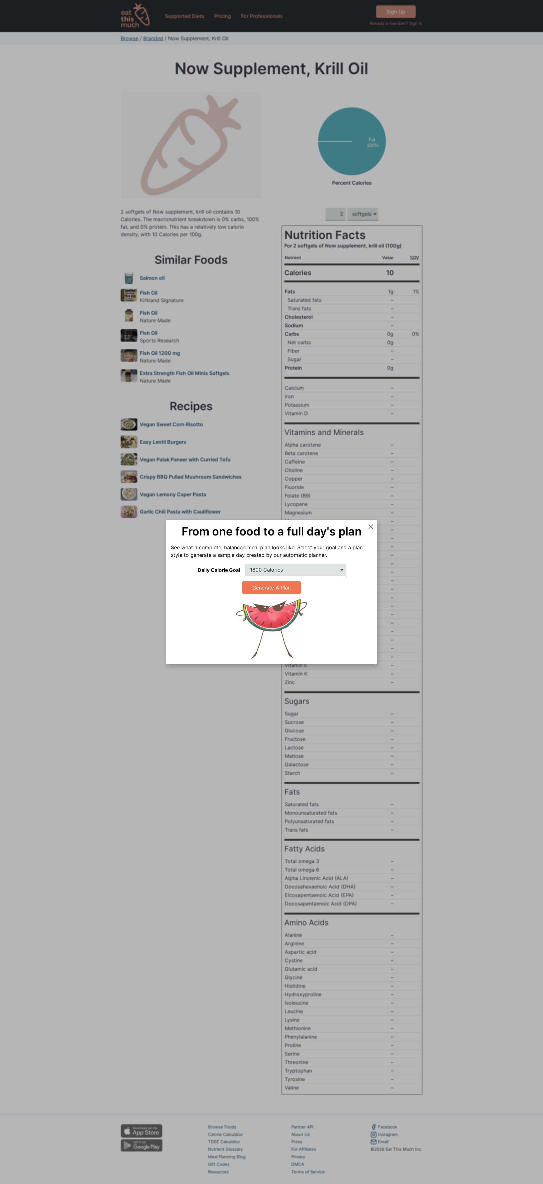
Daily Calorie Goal (219, 570)
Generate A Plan (271, 587)
